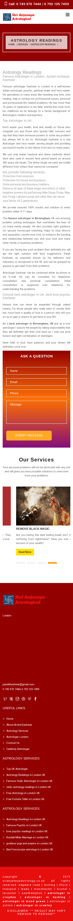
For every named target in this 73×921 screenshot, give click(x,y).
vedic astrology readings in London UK (28, 787)
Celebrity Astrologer (18, 749)
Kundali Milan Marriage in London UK (27, 837)
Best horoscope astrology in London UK (29, 849)
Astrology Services (17, 730)
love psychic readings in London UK (26, 831)
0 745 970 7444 (29, 4)
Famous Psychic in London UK (24, 825)
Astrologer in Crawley (34, 905)
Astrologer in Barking (45, 897)
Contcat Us (12, 743)
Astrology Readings (43, 44)
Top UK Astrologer (17, 768)
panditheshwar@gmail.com (18, 684)
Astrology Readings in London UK (25, 775)
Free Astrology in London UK (23, 793)
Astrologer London (17, 736)
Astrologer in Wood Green (24, 901)
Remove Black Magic (22, 528)
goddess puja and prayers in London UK (29, 843)
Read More (14, 552)
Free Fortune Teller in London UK (25, 799)
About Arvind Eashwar (19, 724)
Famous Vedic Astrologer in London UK (29, 781)
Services (23, 44)
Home (11, 44)
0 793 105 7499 (56, 4)
